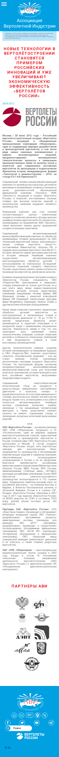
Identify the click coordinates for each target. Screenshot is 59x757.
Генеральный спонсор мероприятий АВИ (30, 743)
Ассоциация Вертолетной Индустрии (30, 23)
